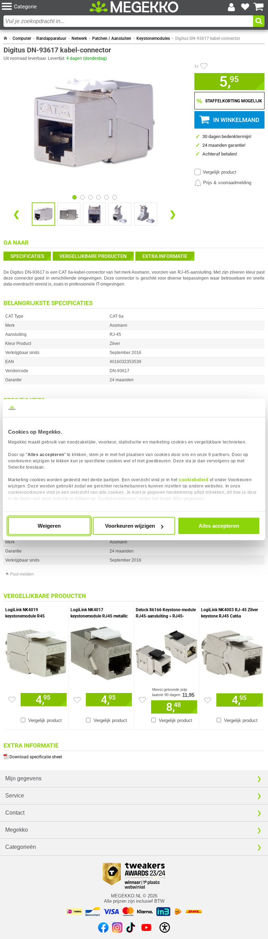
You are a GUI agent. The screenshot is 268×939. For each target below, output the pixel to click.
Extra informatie (164, 256)
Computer (22, 38)
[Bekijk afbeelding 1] (82, 197)
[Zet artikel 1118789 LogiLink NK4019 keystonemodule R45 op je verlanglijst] (11, 699)
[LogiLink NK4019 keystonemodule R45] (36, 651)
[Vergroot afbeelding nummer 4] (145, 214)
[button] (45, 7)
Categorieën (20, 847)
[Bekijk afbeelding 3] (98, 197)
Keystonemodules (153, 38)
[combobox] (128, 21)
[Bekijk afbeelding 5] (114, 197)
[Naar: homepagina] (5, 38)
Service (14, 796)
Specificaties (27, 256)
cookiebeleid (193, 479)
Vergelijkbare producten (93, 256)
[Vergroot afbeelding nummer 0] (43, 214)
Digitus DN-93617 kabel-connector (207, 38)
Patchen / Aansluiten (111, 38)
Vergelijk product (219, 172)
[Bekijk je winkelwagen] (259, 7)
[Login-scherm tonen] (231, 7)
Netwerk (79, 38)
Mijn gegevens (23, 778)
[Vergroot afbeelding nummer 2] (94, 214)
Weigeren (49, 526)
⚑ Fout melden (19, 574)
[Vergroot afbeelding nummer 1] (69, 214)
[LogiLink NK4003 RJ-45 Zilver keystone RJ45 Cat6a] (232, 652)
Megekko (16, 830)
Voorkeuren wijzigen (130, 526)
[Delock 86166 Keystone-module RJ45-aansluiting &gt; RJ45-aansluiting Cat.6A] (166, 651)
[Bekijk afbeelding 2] (90, 197)
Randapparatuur (51, 38)
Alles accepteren (219, 526)
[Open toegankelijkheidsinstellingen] (164, 927)
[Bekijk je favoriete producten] (245, 7)
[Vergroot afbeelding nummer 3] (120, 214)
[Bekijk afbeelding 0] (74, 197)
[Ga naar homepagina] (134, 7)
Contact (14, 813)
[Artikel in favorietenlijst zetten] (203, 66)
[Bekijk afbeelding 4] (106, 197)
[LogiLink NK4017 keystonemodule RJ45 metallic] (101, 651)
